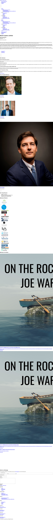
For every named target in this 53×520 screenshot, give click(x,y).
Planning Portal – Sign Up (6, 18)
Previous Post (3, 51)
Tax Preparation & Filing (6, 23)
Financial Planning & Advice (6, 21)
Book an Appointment (4, 1)
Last (16, 473)
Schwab (4, 16)
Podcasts (4, 13)
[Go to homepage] (3, 0)
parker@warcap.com (2, 513)
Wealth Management (5, 10)
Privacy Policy (3, 489)
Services (2, 9)
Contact (2, 3)
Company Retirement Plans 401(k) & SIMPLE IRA (7, 499)
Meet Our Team (5, 24)
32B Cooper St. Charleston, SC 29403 (3, 507)
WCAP (2, 30)
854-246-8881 (17, 471)
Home (2, 8)
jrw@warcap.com (2, 510)
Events (4, 26)
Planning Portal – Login (6, 17)
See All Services (2, 73)
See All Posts (3, 52)
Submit (1, 484)
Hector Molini (2, 187)
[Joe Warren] (11, 94)
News (3, 14)
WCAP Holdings (3, 2)
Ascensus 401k (5, 28)
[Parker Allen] (7, 115)
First (8, 473)
